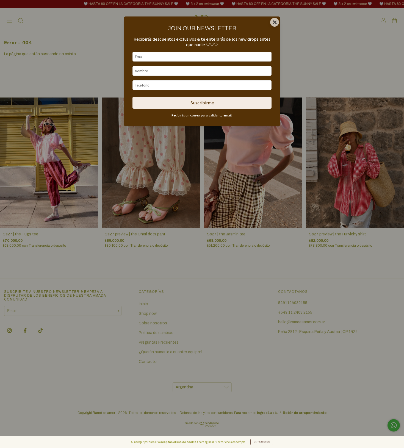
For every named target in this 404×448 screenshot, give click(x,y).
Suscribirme (202, 103)
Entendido (261, 442)
